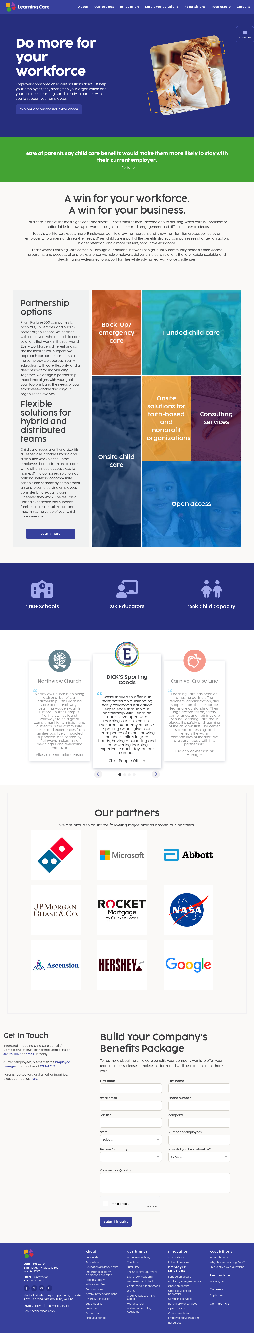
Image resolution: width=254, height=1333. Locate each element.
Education (92, 1262)
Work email (108, 1098)
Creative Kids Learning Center (141, 1297)
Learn (51, 534)
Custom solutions (178, 1313)
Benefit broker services (182, 1303)
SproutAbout (176, 1257)
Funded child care (179, 1276)
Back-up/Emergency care (184, 1281)
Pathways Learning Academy (139, 1310)
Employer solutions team (183, 1318)
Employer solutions (162, 7)
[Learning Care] (18, 7)
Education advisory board (102, 1267)
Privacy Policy (32, 1306)
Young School (135, 1303)
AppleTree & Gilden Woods (143, 1286)
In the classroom (178, 1262)
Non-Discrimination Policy (39, 1311)
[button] (98, 774)
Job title (105, 1115)
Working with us (219, 1281)
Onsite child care (178, 1286)
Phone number (179, 1098)
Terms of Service (59, 1306)
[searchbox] (105, 1158)
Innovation (129, 7)
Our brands (104, 7)
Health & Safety (95, 1280)
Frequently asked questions (227, 1267)
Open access (176, 1308)
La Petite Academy (138, 1257)
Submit (116, 1222)
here (33, 1079)
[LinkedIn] (49, 1288)
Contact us (92, 1313)
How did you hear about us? (189, 1149)
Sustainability (94, 1303)
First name (108, 1081)
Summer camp (95, 1289)
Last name (176, 1081)
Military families (95, 1284)
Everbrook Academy (140, 1276)
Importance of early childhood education (99, 1274)
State (103, 1132)
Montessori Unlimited (140, 1281)
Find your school (96, 1318)
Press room (92, 1308)
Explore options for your (48, 109)
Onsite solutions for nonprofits (179, 1293)
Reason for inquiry (114, 1149)
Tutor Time (133, 1267)
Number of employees (185, 1132)
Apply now (216, 1295)
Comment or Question (116, 1170)
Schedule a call (219, 1257)
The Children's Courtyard (142, 1272)
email (30, 1054)
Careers (243, 7)
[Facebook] (27, 1288)
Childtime (133, 1262)
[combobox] (131, 1157)
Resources (174, 1322)
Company (175, 1115)
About (83, 7)
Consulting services (180, 1299)
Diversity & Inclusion (98, 1299)
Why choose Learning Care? (227, 1262)
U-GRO (131, 1291)
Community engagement (101, 1294)
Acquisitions (195, 7)
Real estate (221, 7)
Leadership (93, 1257)
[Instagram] (34, 1288)
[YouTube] (42, 1288)
